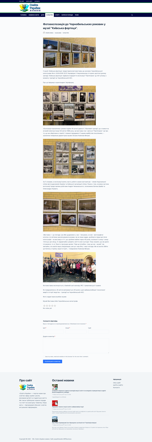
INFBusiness (67, 439)
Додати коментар (49, 336)
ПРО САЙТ (21, 1)
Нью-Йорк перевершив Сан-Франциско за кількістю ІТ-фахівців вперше (74, 422)
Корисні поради (67, 15)
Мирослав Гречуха (58, 394)
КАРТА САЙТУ (29, 1)
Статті (57, 15)
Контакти (37, 1)
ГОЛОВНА (23, 15)
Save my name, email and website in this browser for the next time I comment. (66, 356)
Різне (77, 15)
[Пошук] (132, 15)
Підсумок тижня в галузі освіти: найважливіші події (68, 406)
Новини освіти (34, 15)
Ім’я (44, 328)
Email (68, 328)
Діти (42, 15)
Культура (49, 15)
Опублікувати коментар (52, 361)
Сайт (89, 328)
